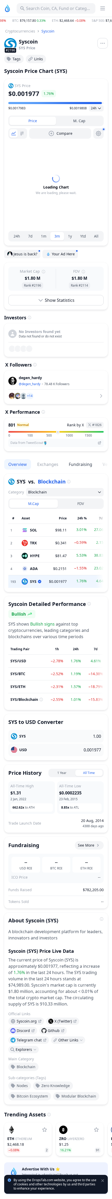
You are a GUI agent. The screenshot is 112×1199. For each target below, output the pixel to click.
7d (30, 236)
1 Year (61, 773)
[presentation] (26, 1021)
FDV (80, 503)
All (96, 236)
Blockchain (52, 481)
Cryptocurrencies (20, 31)
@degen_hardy (29, 384)
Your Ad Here (63, 253)
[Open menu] (102, 43)
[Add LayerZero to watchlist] (96, 1130)
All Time (89, 773)
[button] (56, 20)
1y (70, 236)
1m (43, 236)
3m (57, 236)
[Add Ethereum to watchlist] (44, 1130)
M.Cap (33, 503)
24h (17, 236)
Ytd (83, 236)
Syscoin (47, 31)
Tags (17, 58)
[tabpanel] (56, 185)
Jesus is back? (25, 253)
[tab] (32, 121)
